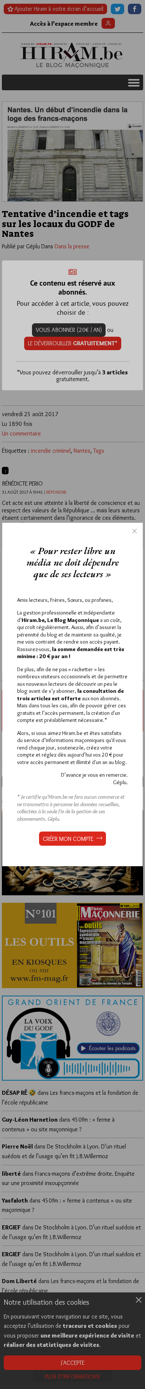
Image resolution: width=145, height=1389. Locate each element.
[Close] (134, 531)
